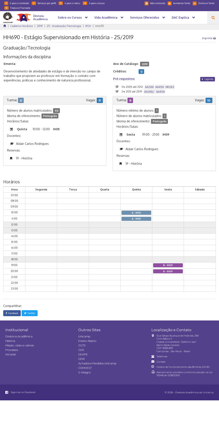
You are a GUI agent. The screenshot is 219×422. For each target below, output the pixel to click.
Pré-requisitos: (124, 79)
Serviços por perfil (44, 3)
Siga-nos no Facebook (23, 392)
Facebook (12, 313)
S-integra (84, 372)
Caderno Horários (21, 26)
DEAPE (83, 354)
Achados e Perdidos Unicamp (97, 363)
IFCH (88, 26)
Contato (161, 361)
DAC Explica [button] (180, 17)
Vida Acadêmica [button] (105, 17)
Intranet (10, 354)
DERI (81, 359)
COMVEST (85, 368)
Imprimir (207, 38)
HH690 (99, 26)
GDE (81, 350)
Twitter (30, 313)
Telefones (162, 356)
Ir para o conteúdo (17, 3)
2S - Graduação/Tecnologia (64, 26)
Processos (11, 350)
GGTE (82, 345)
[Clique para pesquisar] (213, 17)
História (10, 341)
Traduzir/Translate (18, 7)
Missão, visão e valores (19, 345)
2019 (40, 26)
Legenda (208, 79)
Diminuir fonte (206, 3)
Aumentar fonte (181, 3)
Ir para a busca (94, 3)
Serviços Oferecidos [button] (144, 17)
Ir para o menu (70, 3)
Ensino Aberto (87, 341)
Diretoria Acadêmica (19, 336)
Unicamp (84, 336)
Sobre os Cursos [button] (70, 17)
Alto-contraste (157, 3)
